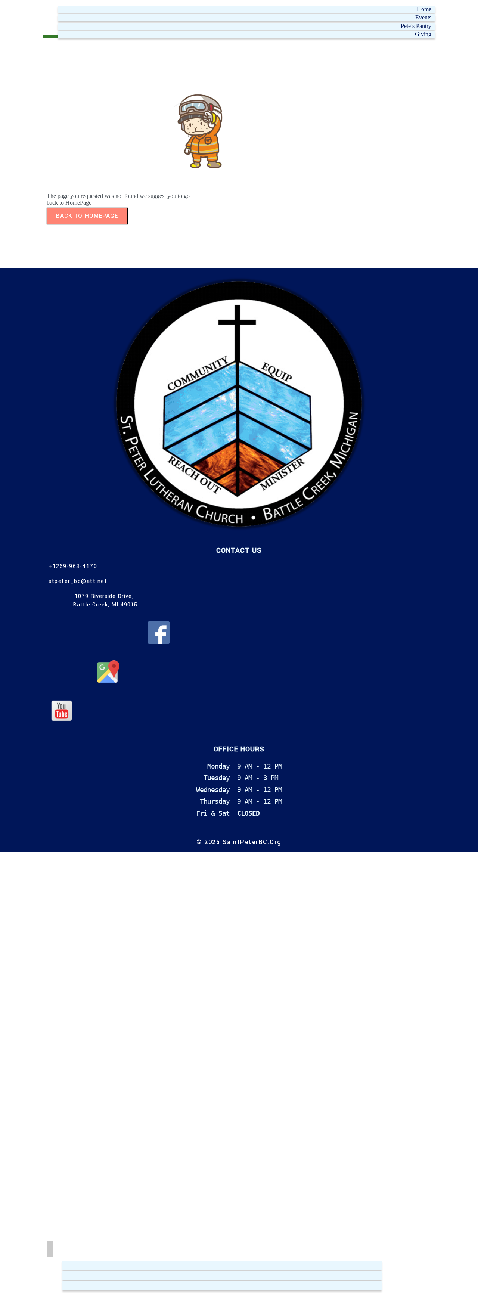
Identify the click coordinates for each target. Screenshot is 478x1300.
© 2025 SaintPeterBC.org (239, 842)
